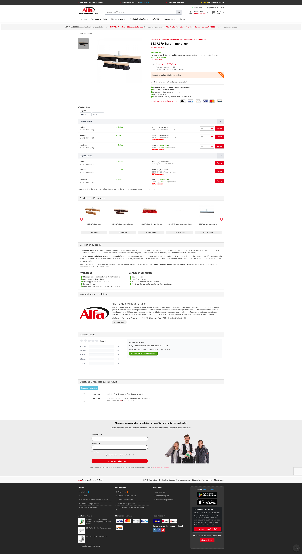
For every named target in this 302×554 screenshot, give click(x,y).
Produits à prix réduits (139, 19)
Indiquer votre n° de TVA (207, 529)
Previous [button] (81, 219)
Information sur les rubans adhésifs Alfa (130, 508)
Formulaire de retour (89, 507)
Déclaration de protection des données (174, 480)
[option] (94, 219)
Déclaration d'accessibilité (202, 480)
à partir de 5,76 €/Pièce (167, 64)
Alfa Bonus (122, 492)
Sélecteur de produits (126, 503)
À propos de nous (162, 492)
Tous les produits (86, 33)
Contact (183, 19)
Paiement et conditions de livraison (94, 500)
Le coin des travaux (125, 500)
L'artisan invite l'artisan (127, 496)
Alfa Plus (143, 2)
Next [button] (221, 219)
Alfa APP (156, 19)
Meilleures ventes (118, 19)
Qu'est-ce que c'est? (211, 489)
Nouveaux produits (99, 19)
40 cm (83, 114)
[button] (151, 121)
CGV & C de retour (150, 480)
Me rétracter (219, 480)
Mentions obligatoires (164, 500)
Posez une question (89, 388)
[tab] (151, 121)
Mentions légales (162, 496)
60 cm (95, 114)
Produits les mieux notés (90, 546)
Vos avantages (169, 19)
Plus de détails (157, 60)
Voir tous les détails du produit (165, 101)
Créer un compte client (90, 503)
